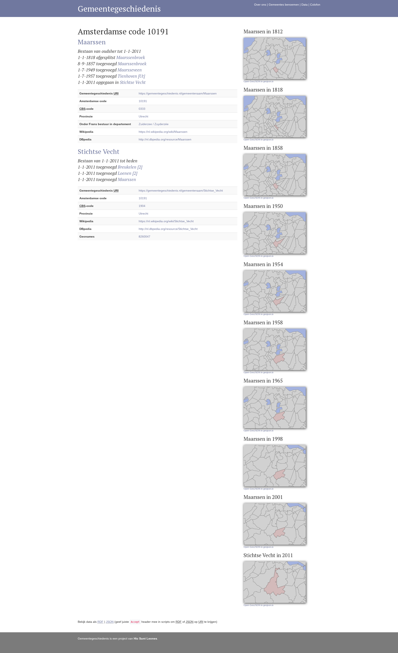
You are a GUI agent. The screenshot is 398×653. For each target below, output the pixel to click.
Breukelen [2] (130, 167)
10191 (143, 101)
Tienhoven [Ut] (131, 76)
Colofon (315, 4)
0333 (142, 108)
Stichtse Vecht (133, 82)
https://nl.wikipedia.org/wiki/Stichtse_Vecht (166, 221)
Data (304, 4)
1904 (142, 206)
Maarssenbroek (130, 57)
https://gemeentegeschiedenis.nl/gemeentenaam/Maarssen (178, 93)
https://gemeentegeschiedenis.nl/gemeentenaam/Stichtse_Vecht (181, 190)
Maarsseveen (130, 70)
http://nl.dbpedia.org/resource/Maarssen (165, 139)
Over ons (260, 4)
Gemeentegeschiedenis (119, 8)
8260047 (144, 236)
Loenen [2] (127, 173)
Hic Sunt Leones (145, 638)
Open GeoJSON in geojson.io (258, 81)
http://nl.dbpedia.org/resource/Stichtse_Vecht (168, 229)
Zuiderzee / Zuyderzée (154, 124)
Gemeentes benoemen (284, 4)
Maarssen (92, 41)
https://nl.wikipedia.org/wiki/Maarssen (163, 131)
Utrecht (143, 116)
